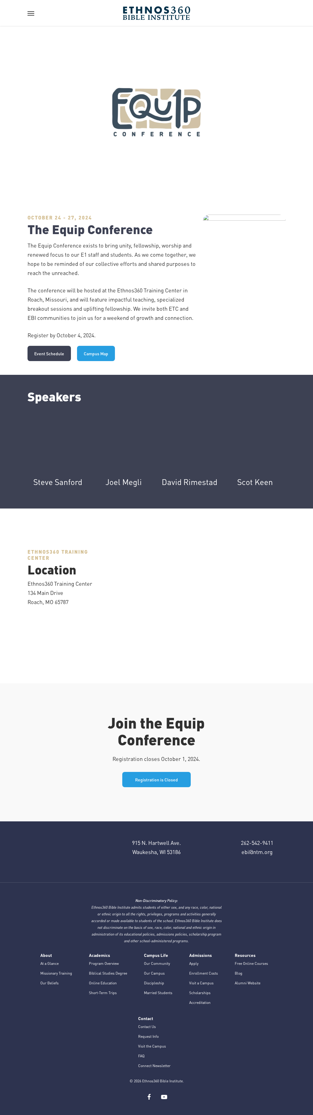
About (46, 955)
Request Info (148, 1036)
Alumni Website (247, 983)
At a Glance (49, 963)
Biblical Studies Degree (108, 973)
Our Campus (154, 973)
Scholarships (200, 992)
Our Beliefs (49, 983)
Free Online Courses (251, 963)
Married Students (158, 992)
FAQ (141, 1056)
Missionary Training (56, 973)
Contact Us (147, 1026)
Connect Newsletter (154, 1065)
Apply (193, 963)
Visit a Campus (201, 983)
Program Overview (104, 963)
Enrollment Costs (203, 973)
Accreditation (200, 1002)
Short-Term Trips (103, 992)
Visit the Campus (152, 1046)
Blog (238, 973)
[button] (31, 13)
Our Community (157, 963)
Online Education (103, 983)
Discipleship (154, 983)
